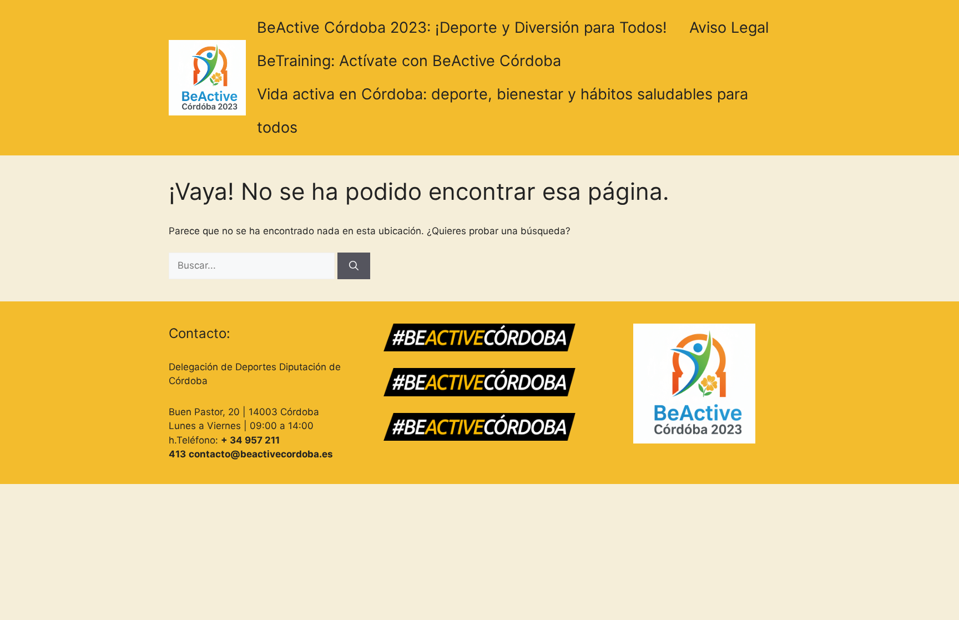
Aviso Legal (729, 27)
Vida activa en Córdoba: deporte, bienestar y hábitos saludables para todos (502, 111)
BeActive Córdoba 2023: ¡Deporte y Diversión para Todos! (462, 27)
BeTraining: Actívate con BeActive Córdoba (409, 61)
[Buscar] (353, 266)
